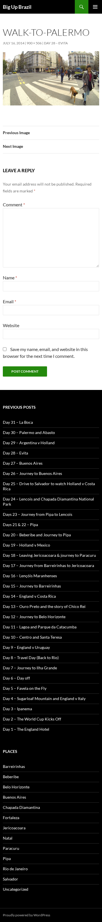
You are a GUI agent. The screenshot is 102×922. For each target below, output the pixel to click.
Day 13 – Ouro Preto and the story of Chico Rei (44, 606)
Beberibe (11, 776)
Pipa (7, 858)
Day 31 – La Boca (18, 422)
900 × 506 (34, 43)
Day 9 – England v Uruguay (26, 647)
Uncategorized (15, 889)
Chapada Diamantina (21, 807)
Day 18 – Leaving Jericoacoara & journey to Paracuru (49, 555)
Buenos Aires (14, 797)
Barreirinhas (14, 766)
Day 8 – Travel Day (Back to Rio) (31, 657)
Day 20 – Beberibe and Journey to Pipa (37, 534)
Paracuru (11, 848)
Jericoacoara (14, 827)
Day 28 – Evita (56, 43)
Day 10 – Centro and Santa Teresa (32, 637)
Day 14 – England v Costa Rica (29, 596)
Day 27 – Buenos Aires (22, 463)
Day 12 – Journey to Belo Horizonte (34, 616)
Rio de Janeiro (15, 868)
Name (10, 277)
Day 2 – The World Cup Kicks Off (32, 719)
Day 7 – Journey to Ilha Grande (30, 667)
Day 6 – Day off (16, 678)
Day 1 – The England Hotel (26, 729)
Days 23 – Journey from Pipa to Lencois (37, 514)
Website (11, 325)
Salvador (10, 879)
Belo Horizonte (16, 786)
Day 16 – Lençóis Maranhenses (30, 575)
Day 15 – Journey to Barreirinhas (32, 585)
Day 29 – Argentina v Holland (29, 442)
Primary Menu (95, 7)
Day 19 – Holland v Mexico (26, 545)
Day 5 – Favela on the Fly (24, 688)
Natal (7, 838)
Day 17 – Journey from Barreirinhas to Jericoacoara (48, 565)
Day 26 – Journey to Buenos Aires (32, 473)
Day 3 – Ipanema (17, 708)
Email (9, 301)
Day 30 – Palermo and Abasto (29, 432)
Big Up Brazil (17, 7)
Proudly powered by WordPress (26, 915)
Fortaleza (11, 817)
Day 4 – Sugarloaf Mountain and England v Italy (44, 698)
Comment (14, 204)
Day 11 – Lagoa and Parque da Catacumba (39, 626)
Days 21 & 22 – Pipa (20, 524)
